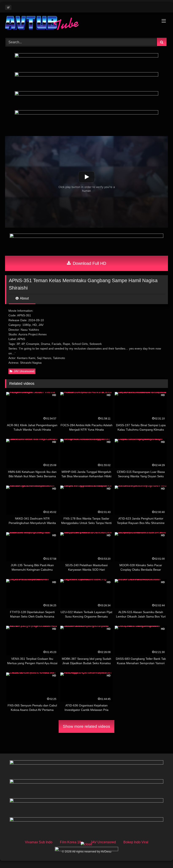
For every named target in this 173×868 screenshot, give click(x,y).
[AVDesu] (86, 23)
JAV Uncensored (24, 371)
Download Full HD (89, 263)
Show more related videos (86, 726)
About (24, 298)
